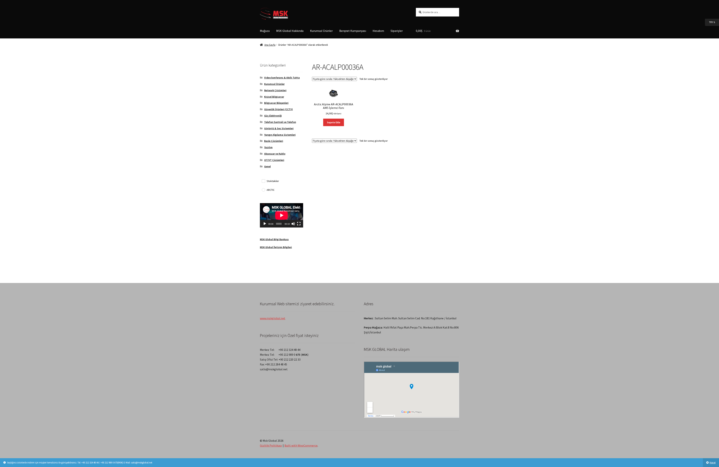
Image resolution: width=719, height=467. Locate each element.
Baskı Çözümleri (273, 141)
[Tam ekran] (299, 224)
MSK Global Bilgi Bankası (274, 239)
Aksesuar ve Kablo (274, 153)
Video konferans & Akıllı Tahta (282, 77)
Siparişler (397, 31)
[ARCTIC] (263, 189)
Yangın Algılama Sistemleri (280, 134)
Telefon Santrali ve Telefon (280, 122)
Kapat (713, 462)
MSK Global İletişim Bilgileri (276, 247)
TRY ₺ (710, 22)
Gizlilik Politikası (271, 445)
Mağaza (265, 31)
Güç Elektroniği (273, 115)
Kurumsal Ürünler (321, 31)
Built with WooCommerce (301, 445)
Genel (267, 166)
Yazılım (268, 147)
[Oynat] (265, 224)
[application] (281, 215)
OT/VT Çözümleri (274, 160)
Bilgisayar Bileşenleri (276, 103)
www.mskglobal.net (272, 318)
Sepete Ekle (333, 122)
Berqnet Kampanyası (352, 31)
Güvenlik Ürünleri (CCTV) (278, 109)
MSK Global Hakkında (290, 31)
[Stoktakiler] (263, 180)
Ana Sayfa (269, 44)
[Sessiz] (293, 224)
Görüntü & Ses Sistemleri (279, 128)
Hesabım (378, 31)
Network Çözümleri (275, 90)
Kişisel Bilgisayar (274, 96)
